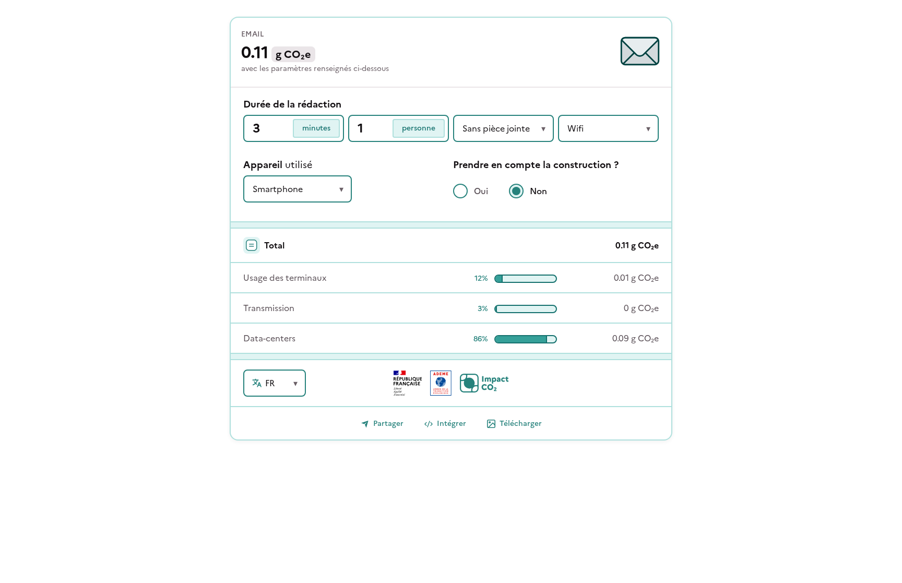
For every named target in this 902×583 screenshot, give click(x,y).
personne (418, 128)
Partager (388, 423)
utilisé (277, 165)
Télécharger (521, 423)
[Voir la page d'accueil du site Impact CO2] (484, 383)
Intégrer (451, 423)
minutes (316, 128)
